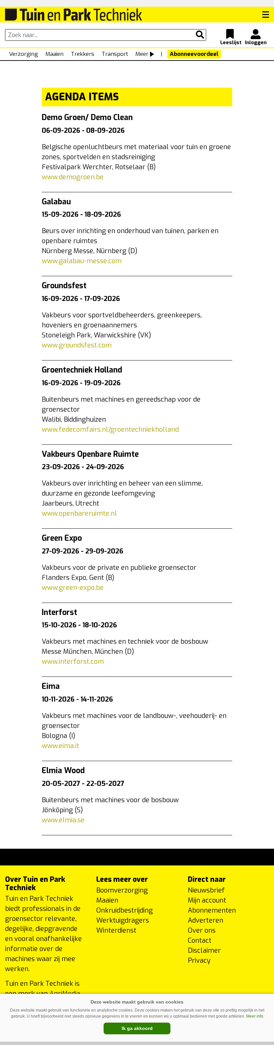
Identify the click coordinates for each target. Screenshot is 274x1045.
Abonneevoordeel (194, 54)
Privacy (199, 960)
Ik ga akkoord (137, 1028)
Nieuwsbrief (206, 890)
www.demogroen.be (73, 177)
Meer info (254, 1016)
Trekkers (82, 54)
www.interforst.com (73, 661)
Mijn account (207, 900)
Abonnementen (212, 910)
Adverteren (205, 920)
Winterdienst (116, 930)
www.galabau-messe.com (82, 261)
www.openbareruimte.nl (79, 513)
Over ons (202, 930)
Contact (200, 940)
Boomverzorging (122, 890)
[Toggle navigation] (265, 14)
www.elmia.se (63, 820)
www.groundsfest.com (77, 345)
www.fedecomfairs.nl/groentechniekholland (110, 429)
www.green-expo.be (73, 587)
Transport (115, 54)
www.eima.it (60, 745)
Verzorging (23, 54)
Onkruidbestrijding (124, 910)
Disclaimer (204, 950)
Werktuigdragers (122, 920)
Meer (141, 54)
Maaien (54, 54)
